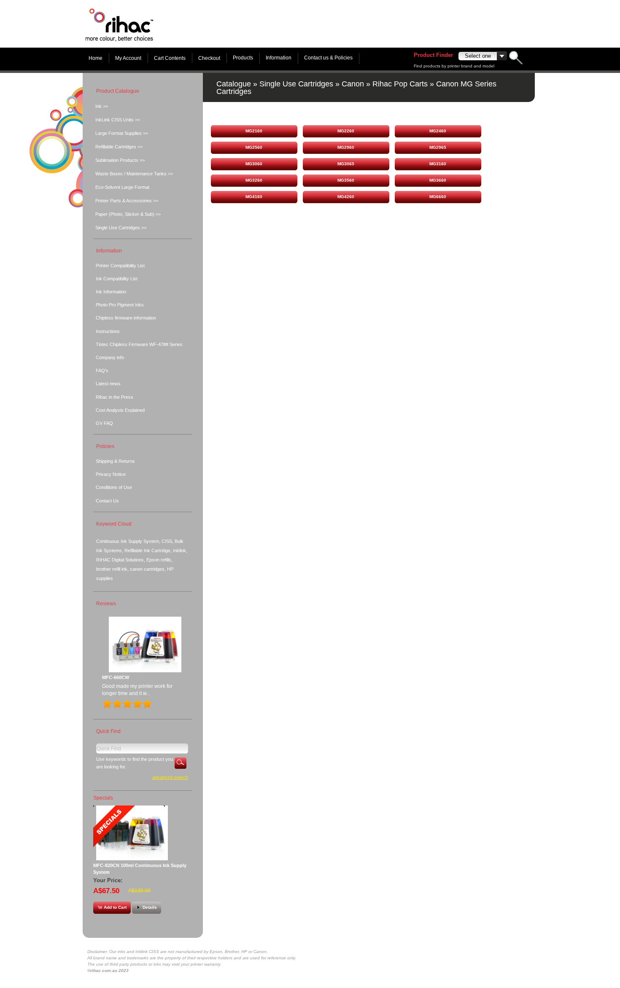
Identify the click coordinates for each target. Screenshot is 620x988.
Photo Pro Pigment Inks (120, 304)
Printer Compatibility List (120, 265)
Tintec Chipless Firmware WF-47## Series (139, 344)
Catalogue (233, 84)
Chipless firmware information (126, 317)
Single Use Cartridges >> (120, 227)
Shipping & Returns (115, 461)
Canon (353, 84)
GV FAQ (104, 423)
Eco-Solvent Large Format (122, 187)
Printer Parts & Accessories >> (126, 200)
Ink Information (111, 291)
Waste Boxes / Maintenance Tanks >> (134, 173)
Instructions (108, 331)
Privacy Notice (111, 474)
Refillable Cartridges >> (119, 146)
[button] (254, 131)
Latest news (108, 383)
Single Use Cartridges (296, 84)
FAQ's (102, 370)
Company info (110, 357)
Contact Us (107, 500)
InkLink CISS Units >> (117, 119)
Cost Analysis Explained (120, 410)
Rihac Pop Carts (400, 84)
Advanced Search (170, 777)
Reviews (106, 604)
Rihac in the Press (114, 397)
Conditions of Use (114, 487)
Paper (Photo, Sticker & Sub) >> (128, 214)
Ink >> (101, 106)
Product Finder (433, 55)
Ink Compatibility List (116, 278)
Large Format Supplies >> (121, 133)
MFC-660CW (115, 677)
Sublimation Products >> (120, 160)
